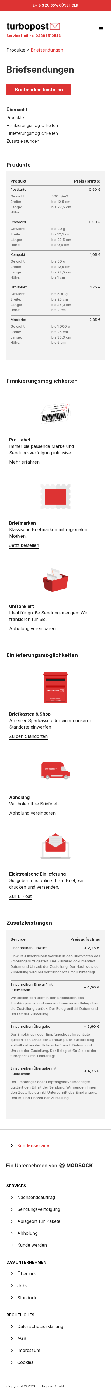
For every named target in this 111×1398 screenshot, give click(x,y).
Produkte (15, 50)
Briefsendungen (47, 50)
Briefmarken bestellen (39, 89)
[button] (99, 29)
